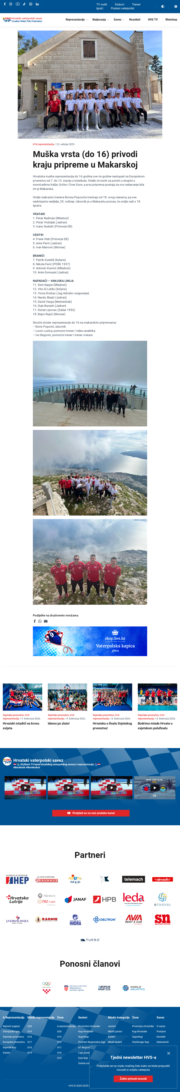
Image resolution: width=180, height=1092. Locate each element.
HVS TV (153, 19)
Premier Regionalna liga (91, 1042)
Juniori (112, 1026)
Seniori (82, 1017)
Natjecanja (99, 19)
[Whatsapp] (40, 621)
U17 (29, 1042)
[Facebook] (34, 621)
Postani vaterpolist (122, 8)
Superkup (83, 1036)
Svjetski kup (9, 1047)
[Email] (45, 621)
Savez (117, 19)
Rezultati (134, 19)
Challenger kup (140, 1042)
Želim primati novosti (133, 1078)
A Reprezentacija (13, 1017)
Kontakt (161, 1036)
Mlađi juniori (115, 1031)
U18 (29, 1036)
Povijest (161, 1031)
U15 (29, 1052)
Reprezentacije (75, 19)
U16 (29, 1047)
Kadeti (111, 1036)
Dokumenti (163, 1042)
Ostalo (6, 1052)
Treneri (136, 4)
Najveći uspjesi (11, 1026)
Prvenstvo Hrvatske (89, 1026)
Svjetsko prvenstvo (13, 1036)
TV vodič (101, 4)
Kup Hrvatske (85, 1031)
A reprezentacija (66, 1026)
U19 (29, 1031)
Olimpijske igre (11, 1031)
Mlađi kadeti (115, 1042)
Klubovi (119, 4)
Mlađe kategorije (119, 1017)
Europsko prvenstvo (14, 1042)
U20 (29, 1026)
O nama (161, 1026)
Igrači (99, 8)
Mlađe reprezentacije (40, 1017)
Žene (60, 1017)
